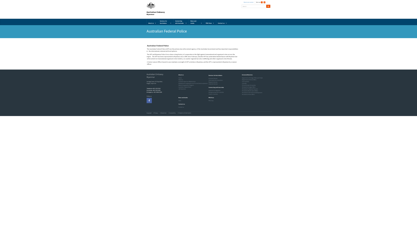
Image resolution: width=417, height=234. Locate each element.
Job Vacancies (182, 89)
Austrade (244, 83)
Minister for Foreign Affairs (248, 87)
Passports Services (212, 82)
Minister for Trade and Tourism (250, 89)
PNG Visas (210, 100)
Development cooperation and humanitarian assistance (193, 83)
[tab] (193, 75)
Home (180, 78)
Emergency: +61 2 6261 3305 (154, 92)
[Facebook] (149, 100)
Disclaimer (163, 113)
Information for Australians (215, 80)
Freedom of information (185, 113)
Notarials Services (213, 84)
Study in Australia (213, 94)
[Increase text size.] (264, 2)
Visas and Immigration (214, 90)
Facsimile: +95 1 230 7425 (153, 90)
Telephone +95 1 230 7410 (153, 88)
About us (180, 79)
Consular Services (212, 78)
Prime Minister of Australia (249, 85)
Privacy (156, 113)
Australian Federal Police (184, 87)
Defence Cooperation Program (186, 85)
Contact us (181, 107)
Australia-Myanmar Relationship (186, 81)
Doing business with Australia (216, 92)
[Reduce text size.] (262, 2)
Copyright (149, 113)
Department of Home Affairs (249, 79)
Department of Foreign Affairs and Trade (252, 78)
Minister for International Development (252, 92)
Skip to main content (249, 2)
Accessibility (173, 113)
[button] (180, 75)
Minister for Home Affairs (248, 94)
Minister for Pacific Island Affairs (250, 91)
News (179, 100)
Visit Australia (245, 81)
